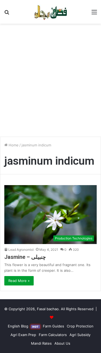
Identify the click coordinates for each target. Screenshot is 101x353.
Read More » (19, 280)
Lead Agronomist (21, 250)
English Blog (23, 326)
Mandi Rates (41, 343)
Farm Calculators (53, 335)
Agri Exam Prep (23, 335)
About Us (62, 343)
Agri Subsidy (79, 335)
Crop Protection (80, 326)
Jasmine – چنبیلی (25, 257)
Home (13, 145)
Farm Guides (53, 326)
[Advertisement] (50, 82)
